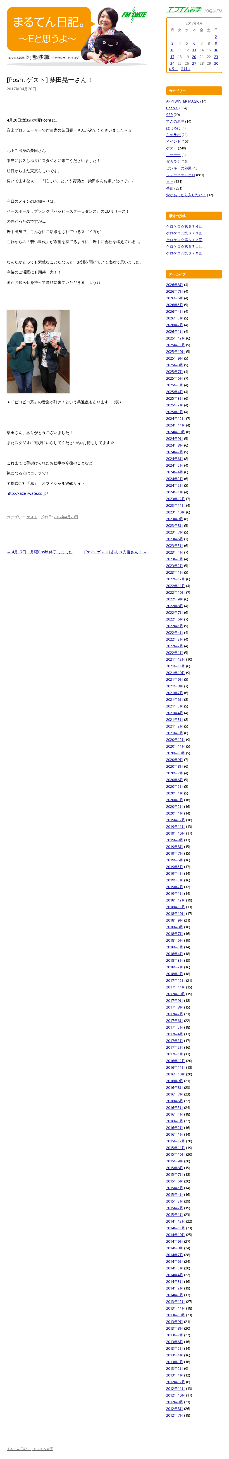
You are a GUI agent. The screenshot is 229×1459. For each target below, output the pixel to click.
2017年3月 (174, 1040)
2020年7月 (174, 772)
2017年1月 (174, 1053)
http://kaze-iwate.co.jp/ (27, 493)
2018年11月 (175, 906)
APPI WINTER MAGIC (182, 101)
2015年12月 (175, 1140)
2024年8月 (174, 445)
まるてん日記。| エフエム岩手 (30, 1448)
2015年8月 (174, 1167)
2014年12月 (175, 1221)
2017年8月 (174, 1007)
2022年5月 (174, 625)
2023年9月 (174, 518)
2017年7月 (174, 1013)
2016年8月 (174, 1087)
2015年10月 (175, 1154)
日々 (169, 181)
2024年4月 (174, 471)
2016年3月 (174, 1120)
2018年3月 (174, 960)
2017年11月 (175, 987)
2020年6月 (174, 779)
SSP (169, 114)
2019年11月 (175, 826)
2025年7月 (174, 371)
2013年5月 (174, 1348)
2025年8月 (174, 364)
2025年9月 (174, 358)
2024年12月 (175, 418)
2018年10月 (175, 913)
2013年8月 (174, 1328)
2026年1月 (174, 331)
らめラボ (173, 134)
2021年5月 (174, 706)
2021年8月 (174, 686)
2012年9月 (174, 1401)
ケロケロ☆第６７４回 (184, 226)
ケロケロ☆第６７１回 (184, 246)
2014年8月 (174, 1247)
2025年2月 (174, 405)
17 (172, 56)
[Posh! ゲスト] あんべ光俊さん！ (115, 551)
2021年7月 (174, 692)
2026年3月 (174, 318)
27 (194, 63)
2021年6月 (174, 699)
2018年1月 (174, 973)
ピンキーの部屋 (179, 168)
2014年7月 (174, 1254)
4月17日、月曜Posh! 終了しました (40, 551)
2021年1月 (174, 732)
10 (172, 49)
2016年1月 (174, 1134)
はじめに (173, 127)
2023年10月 (175, 512)
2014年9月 (174, 1241)
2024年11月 (175, 425)
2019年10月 (175, 833)
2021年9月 (174, 679)
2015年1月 (174, 1214)
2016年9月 (174, 1080)
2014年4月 (174, 1274)
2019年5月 (174, 866)
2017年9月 (174, 1000)
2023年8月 (174, 525)
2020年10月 (175, 752)
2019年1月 (174, 893)
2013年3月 (174, 1361)
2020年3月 (174, 799)
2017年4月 (174, 1033)
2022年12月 (175, 578)
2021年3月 (174, 719)
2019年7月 (174, 853)
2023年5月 (174, 545)
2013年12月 (175, 1301)
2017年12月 (175, 980)
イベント (173, 141)
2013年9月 (174, 1321)
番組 (169, 188)
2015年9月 (174, 1161)
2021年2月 (174, 726)
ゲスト (32, 516)
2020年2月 (174, 806)
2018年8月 (174, 926)
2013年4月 (174, 1355)
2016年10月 (175, 1074)
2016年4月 (174, 1114)
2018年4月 (174, 953)
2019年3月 (174, 880)
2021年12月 (175, 659)
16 (216, 49)
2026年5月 (174, 304)
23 (216, 56)
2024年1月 (174, 492)
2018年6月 (174, 940)
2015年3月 (174, 1201)
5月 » (185, 68)
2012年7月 (174, 1415)
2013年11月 (175, 1308)
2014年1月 (174, 1294)
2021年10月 (175, 672)
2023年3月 (174, 558)
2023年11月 (175, 505)
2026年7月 (174, 291)
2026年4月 (174, 311)
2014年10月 (175, 1234)
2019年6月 (174, 859)
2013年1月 (174, 1375)
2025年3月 (174, 398)
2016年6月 (174, 1100)
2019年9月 (174, 839)
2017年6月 (174, 1020)
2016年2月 (174, 1127)
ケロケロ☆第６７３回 (184, 233)
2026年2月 (174, 324)
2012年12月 (175, 1381)
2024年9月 (174, 438)
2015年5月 (174, 1187)
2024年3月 (174, 478)
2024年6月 (174, 458)
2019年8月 (174, 846)
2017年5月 (174, 1027)
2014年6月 (174, 1261)
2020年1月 (174, 813)
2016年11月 (175, 1067)
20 (194, 56)
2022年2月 (174, 645)
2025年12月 (175, 338)
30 (216, 63)
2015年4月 (174, 1194)
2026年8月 (174, 284)
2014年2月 (174, 1288)
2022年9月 (174, 599)
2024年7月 (174, 451)
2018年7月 (174, 933)
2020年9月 (174, 759)
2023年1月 (174, 572)
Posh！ (172, 107)
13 (194, 49)
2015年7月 (174, 1174)
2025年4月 (174, 391)
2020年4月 (174, 793)
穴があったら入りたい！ (186, 194)
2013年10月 (175, 1314)
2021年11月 (175, 665)
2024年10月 (175, 431)
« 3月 (173, 68)
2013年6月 (174, 1341)
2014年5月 (174, 1268)
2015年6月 (174, 1181)
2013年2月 (174, 1368)
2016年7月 (174, 1094)
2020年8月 (174, 766)
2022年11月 (175, 585)
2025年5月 (174, 384)
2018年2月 (174, 967)
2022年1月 (174, 652)
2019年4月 (174, 873)
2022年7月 (174, 612)
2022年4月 (174, 632)
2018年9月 (174, 920)
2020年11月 (175, 746)
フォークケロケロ (180, 174)
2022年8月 (174, 605)
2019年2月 (174, 886)
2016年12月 (175, 1060)
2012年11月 (175, 1388)
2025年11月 (175, 344)
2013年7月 (174, 1334)
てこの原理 (175, 121)
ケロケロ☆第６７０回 (184, 253)
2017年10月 (175, 993)
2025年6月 (174, 378)
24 (172, 63)
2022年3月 (174, 639)
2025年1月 (174, 411)
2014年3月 (174, 1281)
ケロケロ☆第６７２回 (184, 239)
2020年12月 (175, 739)
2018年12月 (175, 900)
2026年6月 (174, 297)
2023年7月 (174, 532)
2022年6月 (174, 619)
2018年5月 (174, 946)
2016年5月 (174, 1107)
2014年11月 (175, 1227)
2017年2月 (174, 1047)
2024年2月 (174, 485)
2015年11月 (175, 1147)
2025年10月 (175, 351)
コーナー (173, 154)
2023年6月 (174, 538)
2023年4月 (174, 552)
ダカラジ (173, 161)
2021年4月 (174, 712)
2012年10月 (175, 1395)
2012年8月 (174, 1408)
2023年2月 (174, 565)
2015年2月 (174, 1207)
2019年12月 (175, 819)
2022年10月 (175, 592)
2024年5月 (174, 465)
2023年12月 (175, 498)
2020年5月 (174, 786)
